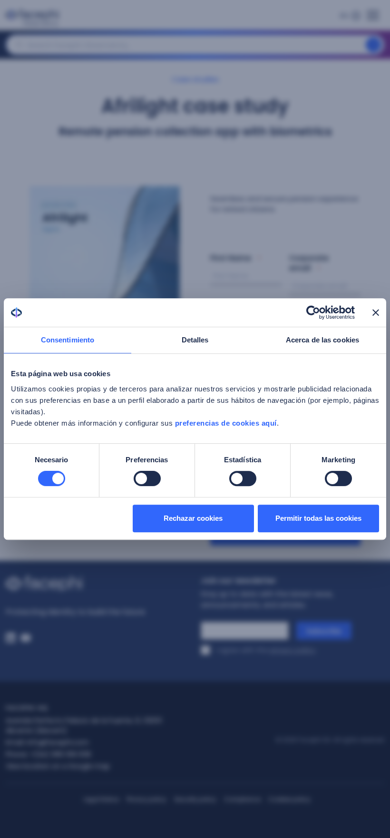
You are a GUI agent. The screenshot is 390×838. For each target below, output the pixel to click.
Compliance (242, 799)
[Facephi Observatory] (34, 18)
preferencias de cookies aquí (226, 423)
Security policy (195, 799)
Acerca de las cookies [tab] (322, 340)
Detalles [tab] (195, 340)
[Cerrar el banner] (375, 312)
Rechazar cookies (193, 518)
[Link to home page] (97, 583)
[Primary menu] (372, 12)
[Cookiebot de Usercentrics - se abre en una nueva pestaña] (313, 312)
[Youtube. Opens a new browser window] (25, 638)
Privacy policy (146, 799)
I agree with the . (266, 650)
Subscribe (323, 631)
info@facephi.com (58, 742)
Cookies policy (289, 799)
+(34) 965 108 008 (60, 754)
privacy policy (292, 650)
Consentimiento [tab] (67, 340)
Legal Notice (101, 799)
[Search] (373, 44)
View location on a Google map (58, 766)
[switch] (147, 478)
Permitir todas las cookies (318, 518)
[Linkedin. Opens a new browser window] (10, 638)
